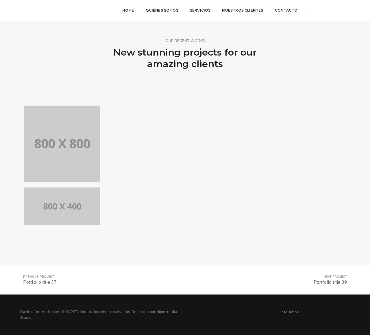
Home (128, 10)
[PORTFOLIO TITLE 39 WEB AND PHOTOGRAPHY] (62, 144)
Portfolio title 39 (330, 282)
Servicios (200, 10)
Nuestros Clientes (242, 10)
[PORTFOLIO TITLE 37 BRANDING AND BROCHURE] (62, 206)
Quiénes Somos (162, 10)
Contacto (286, 10)
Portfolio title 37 (39, 282)
